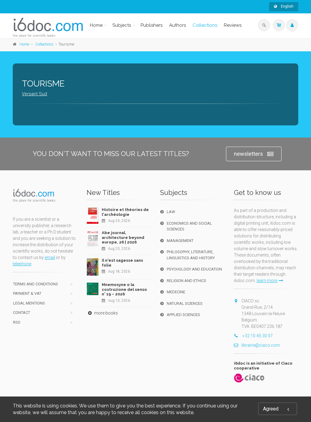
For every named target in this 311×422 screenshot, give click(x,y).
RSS (16, 322)
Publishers (151, 25)
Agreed (271, 409)
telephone (22, 263)
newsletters (248, 154)
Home (96, 25)
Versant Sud (34, 94)
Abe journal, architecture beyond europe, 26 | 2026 (123, 237)
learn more (267, 280)
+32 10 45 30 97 (257, 335)
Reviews (232, 25)
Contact (21, 312)
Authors (177, 25)
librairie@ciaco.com (260, 345)
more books (105, 313)
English (286, 6)
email (50, 257)
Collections (205, 25)
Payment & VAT (27, 293)
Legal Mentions (29, 303)
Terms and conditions (35, 284)
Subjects (121, 25)
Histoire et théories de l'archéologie (125, 212)
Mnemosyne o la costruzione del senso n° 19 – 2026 (124, 289)
